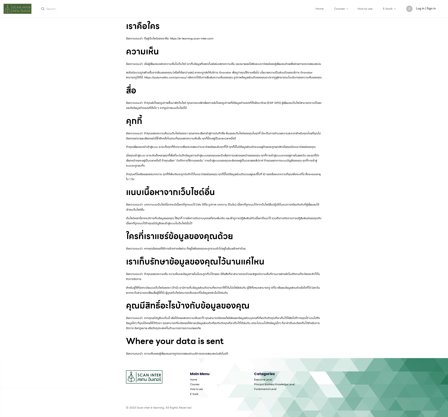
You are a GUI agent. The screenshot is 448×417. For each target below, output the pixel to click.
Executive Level (263, 380)
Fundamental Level (265, 389)
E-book (388, 8)
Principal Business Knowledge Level (274, 384)
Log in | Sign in (426, 8)
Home (320, 8)
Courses (339, 8)
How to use (365, 8)
